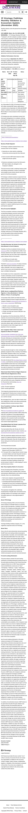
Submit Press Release (8, 808)
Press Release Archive (16, 805)
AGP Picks (3, 2)
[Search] (19, 12)
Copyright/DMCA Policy (7, 810)
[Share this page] (26, 12)
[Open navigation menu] (2, 12)
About (7, 805)
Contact (25, 810)
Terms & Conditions (20, 808)
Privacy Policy (17, 810)
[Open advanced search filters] (22, 12)
